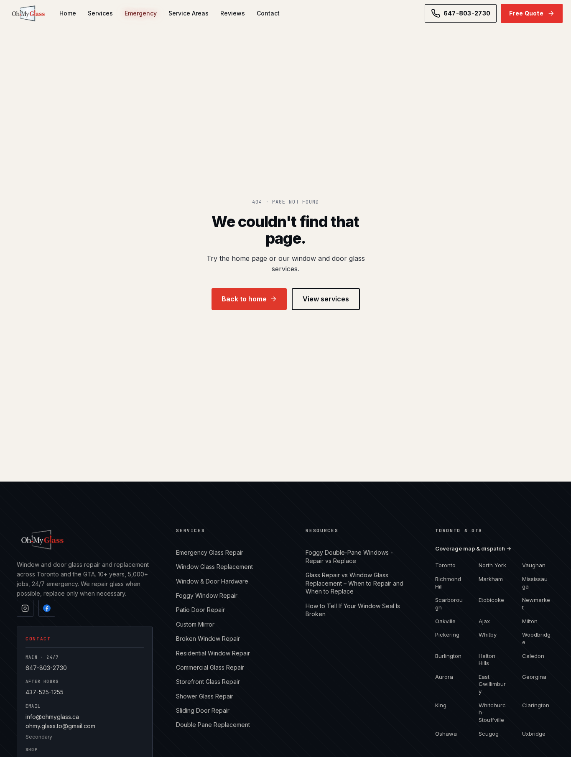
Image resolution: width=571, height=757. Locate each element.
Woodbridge (536, 638)
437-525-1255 (44, 692)
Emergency (141, 13)
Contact (268, 13)
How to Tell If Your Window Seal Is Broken (353, 610)
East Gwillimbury (492, 684)
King (440, 705)
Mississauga (535, 583)
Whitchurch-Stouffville (492, 712)
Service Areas (188, 13)
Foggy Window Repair (206, 595)
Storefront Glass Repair (208, 681)
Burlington (448, 655)
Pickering (447, 634)
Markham (491, 579)
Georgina (534, 676)
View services (326, 299)
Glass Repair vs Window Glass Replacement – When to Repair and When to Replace (354, 583)
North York (492, 565)
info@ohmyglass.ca (52, 716)
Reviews (232, 13)
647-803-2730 (46, 667)
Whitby (488, 634)
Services (100, 13)
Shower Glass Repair (204, 696)
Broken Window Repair (208, 638)
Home (67, 13)
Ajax (484, 621)
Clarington (535, 705)
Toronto (445, 565)
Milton (530, 621)
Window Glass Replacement (214, 566)
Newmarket (536, 603)
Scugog (489, 733)
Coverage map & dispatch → (473, 548)
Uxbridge (534, 733)
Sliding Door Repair (202, 710)
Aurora (444, 676)
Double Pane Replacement (213, 724)
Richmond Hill (448, 583)
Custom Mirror (195, 624)
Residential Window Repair (213, 653)
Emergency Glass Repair (209, 552)
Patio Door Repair (200, 609)
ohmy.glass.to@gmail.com (60, 725)
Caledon (533, 655)
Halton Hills (487, 659)
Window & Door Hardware (212, 581)
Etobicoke (491, 599)
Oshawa (446, 733)
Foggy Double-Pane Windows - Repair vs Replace (349, 556)
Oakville (445, 621)
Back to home (244, 299)
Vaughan (534, 565)
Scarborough (449, 603)
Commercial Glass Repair (210, 667)
